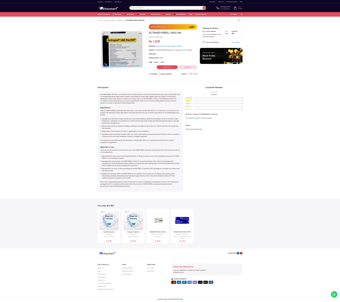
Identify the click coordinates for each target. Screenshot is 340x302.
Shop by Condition (110, 20)
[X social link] (189, 74)
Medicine (161, 234)
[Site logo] (108, 8)
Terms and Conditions (104, 283)
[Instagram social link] (241, 253)
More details (236, 42)
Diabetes (121, 20)
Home (100, 20)
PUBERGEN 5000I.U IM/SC (158, 232)
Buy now (187, 67)
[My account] (241, 14)
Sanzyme (158, 236)
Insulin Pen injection (109, 232)
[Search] (204, 7)
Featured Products (128, 271)
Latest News (150, 271)
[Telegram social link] (196, 74)
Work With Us (102, 277)
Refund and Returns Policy (106, 289)
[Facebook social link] (187, 74)
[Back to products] (239, 20)
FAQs (99, 271)
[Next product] (241, 20)
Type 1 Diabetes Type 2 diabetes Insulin (169, 46)
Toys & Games (126, 274)
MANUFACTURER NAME (156, 37)
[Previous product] (237, 20)
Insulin (185, 50)
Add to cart (167, 67)
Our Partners (101, 274)
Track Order (150, 268)
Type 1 (162, 62)
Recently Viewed (127, 268)
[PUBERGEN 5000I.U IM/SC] (158, 220)
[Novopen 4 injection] (133, 220)
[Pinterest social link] (191, 74)
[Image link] (107, 253)
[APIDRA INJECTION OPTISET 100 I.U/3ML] (182, 220)
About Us (100, 268)
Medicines (109, 234)
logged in (197, 118)
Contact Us (101, 280)
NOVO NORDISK (109, 236)
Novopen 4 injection (133, 232)
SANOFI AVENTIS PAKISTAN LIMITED (182, 237)
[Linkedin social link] (194, 74)
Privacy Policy (102, 286)
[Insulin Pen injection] (109, 220)
